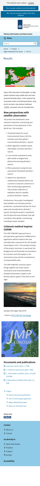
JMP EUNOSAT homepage (21, 315)
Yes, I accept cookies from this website (20, 8)
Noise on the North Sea (17, 406)
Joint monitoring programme (20, 399)
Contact (9, 433)
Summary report (17, 366)
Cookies (31, 3)
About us (9, 430)
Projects (8, 391)
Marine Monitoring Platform (20, 395)
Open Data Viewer (13, 444)
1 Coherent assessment (19, 370)
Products (9, 448)
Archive (9, 455)
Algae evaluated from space (18, 402)
